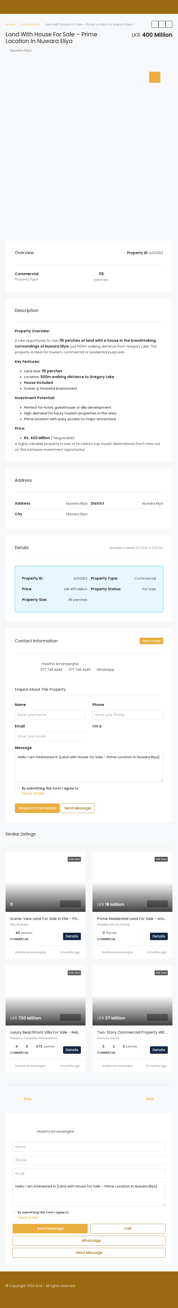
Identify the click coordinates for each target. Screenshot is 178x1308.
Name (20, 704)
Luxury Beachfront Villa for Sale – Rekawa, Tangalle (56, 1032)
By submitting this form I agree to (50, 791)
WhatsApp (105, 669)
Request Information (37, 808)
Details (72, 936)
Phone (98, 704)
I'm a (97, 726)
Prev (28, 1099)
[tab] (154, 77)
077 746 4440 (52, 669)
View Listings (151, 641)
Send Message (77, 808)
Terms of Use (33, 793)
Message (23, 747)
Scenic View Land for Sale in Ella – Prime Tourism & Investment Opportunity (79, 918)
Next (150, 1099)
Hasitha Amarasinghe (30, 952)
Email (20, 726)
